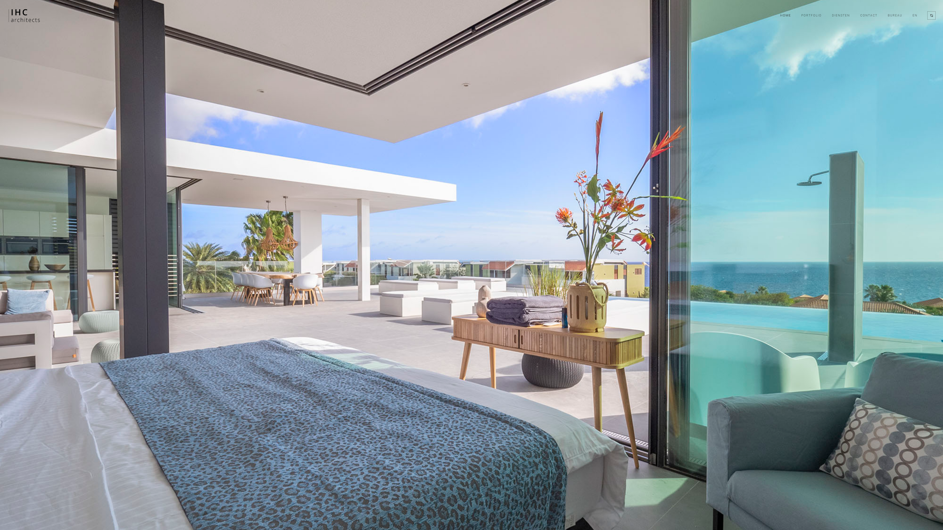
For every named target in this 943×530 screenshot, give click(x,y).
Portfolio (811, 15)
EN (915, 15)
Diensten (841, 15)
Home (785, 15)
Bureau (895, 15)
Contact (868, 15)
